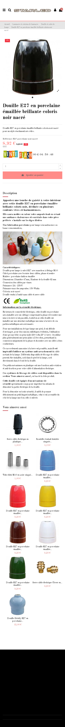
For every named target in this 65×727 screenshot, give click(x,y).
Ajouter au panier (35, 175)
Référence (7, 139)
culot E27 (26, 271)
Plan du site (10, 671)
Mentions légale (12, 690)
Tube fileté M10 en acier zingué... (17, 475)
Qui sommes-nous (13, 686)
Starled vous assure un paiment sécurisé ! (23, 664)
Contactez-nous (12, 698)
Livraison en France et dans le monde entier (24, 660)
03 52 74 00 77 (13, 717)
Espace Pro (10, 675)
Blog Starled (11, 668)
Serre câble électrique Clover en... (47, 583)
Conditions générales (14, 694)
